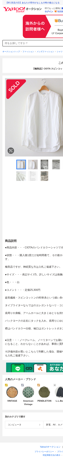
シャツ (60, 51)
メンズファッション (45, 51)
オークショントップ (11, 51)
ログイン (49, 11)
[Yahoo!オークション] (22, 8)
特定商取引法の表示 (51, 455)
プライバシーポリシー (44, 451)
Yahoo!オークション (50, 446)
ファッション (28, 51)
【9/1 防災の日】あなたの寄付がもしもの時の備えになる (33, 2)
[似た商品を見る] (11, 150)
